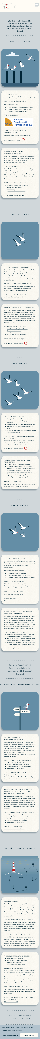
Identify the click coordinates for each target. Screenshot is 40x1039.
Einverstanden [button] (29, 1035)
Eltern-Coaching (11, 189)
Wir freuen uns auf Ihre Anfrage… (14, 600)
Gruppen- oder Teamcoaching (14, 187)
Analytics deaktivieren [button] (10, 1035)
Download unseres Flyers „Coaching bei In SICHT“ (18, 135)
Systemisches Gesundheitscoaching (16, 191)
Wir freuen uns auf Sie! (11, 1002)
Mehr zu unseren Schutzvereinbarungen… (16, 290)
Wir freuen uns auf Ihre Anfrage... (14, 195)
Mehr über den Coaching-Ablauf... (14, 297)
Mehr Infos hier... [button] (17, 1030)
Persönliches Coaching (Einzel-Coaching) (17, 185)
